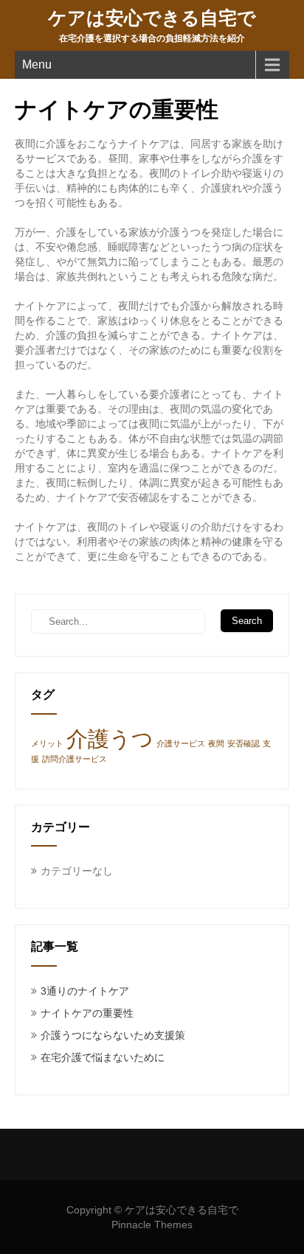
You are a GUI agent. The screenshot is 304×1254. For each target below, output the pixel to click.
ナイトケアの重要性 (87, 1013)
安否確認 (243, 743)
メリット (47, 743)
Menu (37, 64)
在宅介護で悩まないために (103, 1057)
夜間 (216, 743)
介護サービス (180, 743)
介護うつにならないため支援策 (113, 1035)
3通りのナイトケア (85, 991)
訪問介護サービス (74, 758)
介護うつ (109, 738)
